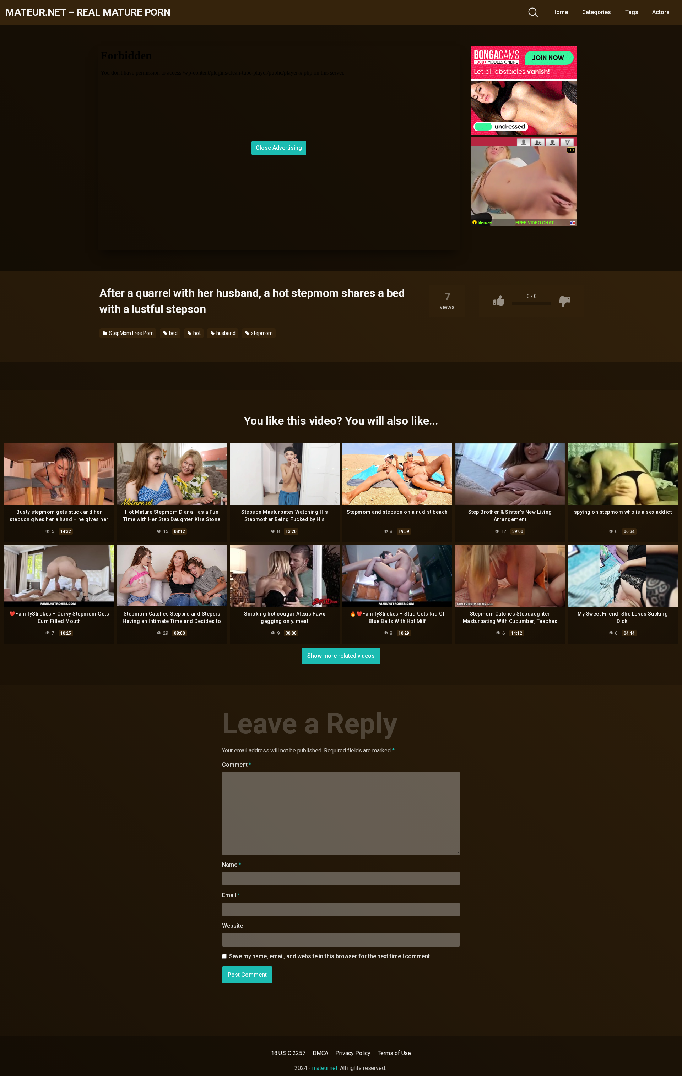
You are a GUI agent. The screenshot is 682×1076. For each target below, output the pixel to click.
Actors (661, 12)
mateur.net (324, 1068)
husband (225, 333)
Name (231, 864)
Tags (631, 12)
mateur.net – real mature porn (87, 12)
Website (232, 925)
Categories (596, 12)
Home (560, 12)
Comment (236, 764)
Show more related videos (341, 655)
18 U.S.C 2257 (288, 1053)
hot (196, 333)
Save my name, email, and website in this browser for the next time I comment (329, 956)
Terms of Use (394, 1053)
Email (231, 895)
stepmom (261, 333)
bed (173, 333)
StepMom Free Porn (131, 333)
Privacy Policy (352, 1053)
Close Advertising (279, 147)
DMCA (321, 1053)
